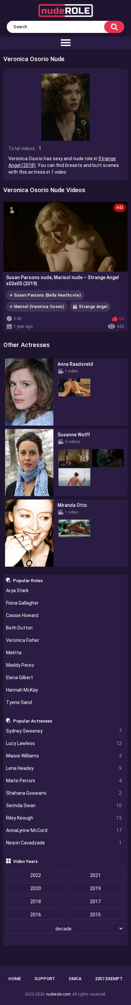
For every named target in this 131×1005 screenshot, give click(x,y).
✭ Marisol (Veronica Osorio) (36, 306)
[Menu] (65, 43)
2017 (95, 901)
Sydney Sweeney (64, 731)
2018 (35, 901)
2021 (95, 875)
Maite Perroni (64, 780)
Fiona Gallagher (22, 603)
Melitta (13, 652)
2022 (35, 875)
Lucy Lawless (64, 743)
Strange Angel (93, 306)
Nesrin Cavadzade (64, 842)
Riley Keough (64, 818)
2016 (35, 914)
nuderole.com (58, 994)
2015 (95, 914)
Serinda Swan (64, 805)
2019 (95, 888)
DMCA (75, 978)
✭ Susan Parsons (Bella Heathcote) (45, 295)
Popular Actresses (32, 721)
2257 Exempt (109, 978)
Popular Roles (28, 580)
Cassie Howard (22, 615)
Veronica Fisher (22, 640)
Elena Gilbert (19, 677)
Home (14, 978)
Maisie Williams (64, 755)
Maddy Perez (20, 665)
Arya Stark (17, 590)
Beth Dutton (19, 627)
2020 (35, 888)
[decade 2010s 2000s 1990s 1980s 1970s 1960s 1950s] (65, 928)
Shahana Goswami (64, 793)
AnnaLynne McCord (64, 830)
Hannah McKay (22, 690)
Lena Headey (64, 768)
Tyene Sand (19, 702)
